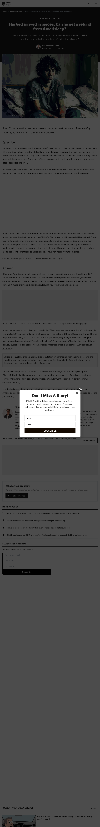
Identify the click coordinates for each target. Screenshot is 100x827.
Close (80, 390)
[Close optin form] (77, 393)
